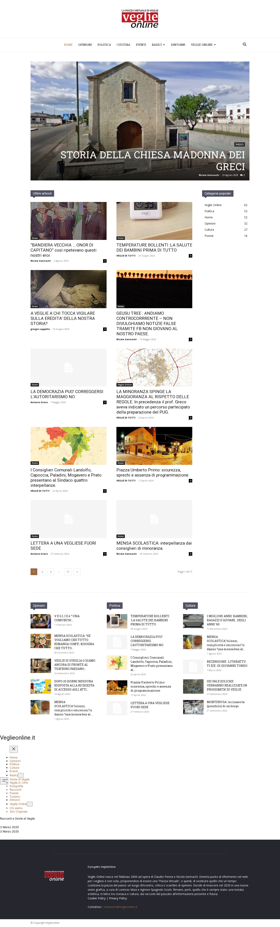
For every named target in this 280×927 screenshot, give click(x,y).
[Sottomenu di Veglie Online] (30, 804)
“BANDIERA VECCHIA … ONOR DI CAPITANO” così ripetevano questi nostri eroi (64, 250)
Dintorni (178, 44)
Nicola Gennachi (41, 260)
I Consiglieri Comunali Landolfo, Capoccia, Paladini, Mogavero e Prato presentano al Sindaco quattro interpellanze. (66, 477)
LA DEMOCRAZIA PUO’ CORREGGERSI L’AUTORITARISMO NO (67, 394)
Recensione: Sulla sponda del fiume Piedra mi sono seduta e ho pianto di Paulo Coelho (146, 160)
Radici (157, 44)
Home (68, 44)
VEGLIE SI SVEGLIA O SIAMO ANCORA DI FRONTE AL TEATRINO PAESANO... (74, 665)
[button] (244, 45)
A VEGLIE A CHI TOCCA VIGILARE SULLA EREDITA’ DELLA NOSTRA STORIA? (63, 318)
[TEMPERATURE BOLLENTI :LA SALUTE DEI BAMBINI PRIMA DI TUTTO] (154, 221)
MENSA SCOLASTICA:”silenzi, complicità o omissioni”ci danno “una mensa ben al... (73, 708)
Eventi (141, 44)
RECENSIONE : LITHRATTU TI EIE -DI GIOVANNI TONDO (227, 664)
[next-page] (77, 571)
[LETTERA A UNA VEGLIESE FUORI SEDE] (69, 519)
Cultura (123, 44)
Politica (104, 44)
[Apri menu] (4, 780)
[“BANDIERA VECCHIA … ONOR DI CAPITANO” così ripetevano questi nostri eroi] (69, 221)
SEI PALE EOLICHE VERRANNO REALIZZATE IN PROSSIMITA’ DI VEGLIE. (227, 685)
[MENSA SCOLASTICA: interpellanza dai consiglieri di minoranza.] (154, 519)
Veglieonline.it (17, 737)
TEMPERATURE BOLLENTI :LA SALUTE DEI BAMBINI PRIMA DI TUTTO (154, 248)
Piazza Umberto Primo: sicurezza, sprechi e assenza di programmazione (152, 472)
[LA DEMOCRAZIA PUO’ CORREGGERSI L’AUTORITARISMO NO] (69, 368)
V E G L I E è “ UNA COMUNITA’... (67, 618)
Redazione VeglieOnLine (206, 175)
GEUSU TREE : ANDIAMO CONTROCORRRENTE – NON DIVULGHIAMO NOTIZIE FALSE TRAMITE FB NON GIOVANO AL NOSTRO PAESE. (147, 323)
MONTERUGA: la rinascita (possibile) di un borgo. (226, 704)
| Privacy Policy (116, 898)
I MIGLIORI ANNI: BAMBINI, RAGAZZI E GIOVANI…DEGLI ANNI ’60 (227, 620)
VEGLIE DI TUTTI (125, 255)
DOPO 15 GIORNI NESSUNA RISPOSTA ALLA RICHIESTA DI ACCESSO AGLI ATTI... (74, 685)
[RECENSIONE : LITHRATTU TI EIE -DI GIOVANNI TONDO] (193, 667)
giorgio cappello (40, 329)
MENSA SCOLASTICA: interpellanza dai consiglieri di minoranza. (154, 546)
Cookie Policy (97, 898)
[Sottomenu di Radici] (21, 775)
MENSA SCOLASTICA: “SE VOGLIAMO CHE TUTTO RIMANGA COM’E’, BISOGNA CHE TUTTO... (74, 642)
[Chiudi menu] (14, 749)
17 (68, 572)
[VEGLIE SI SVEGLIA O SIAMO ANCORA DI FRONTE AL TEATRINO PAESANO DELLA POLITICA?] (41, 666)
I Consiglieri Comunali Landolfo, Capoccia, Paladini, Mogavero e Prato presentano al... (152, 664)
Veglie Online (202, 44)
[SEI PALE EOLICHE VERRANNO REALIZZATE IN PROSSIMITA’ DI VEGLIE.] (193, 686)
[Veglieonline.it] (140, 19)
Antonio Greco (39, 402)
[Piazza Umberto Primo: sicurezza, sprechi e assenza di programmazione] (154, 446)
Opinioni (85, 44)
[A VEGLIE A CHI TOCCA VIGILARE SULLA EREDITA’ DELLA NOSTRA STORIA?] (69, 289)
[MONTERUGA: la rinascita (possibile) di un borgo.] (193, 707)
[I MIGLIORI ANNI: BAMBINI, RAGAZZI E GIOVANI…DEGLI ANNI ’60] (193, 621)
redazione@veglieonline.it (120, 907)
